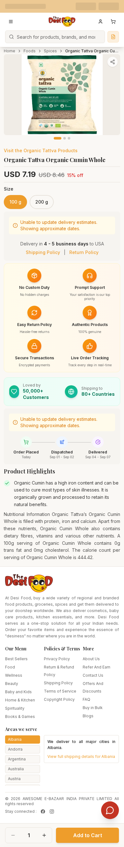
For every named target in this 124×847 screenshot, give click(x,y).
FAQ (86, 699)
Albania (15, 739)
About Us (91, 658)
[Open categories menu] (11, 21)
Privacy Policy (57, 658)
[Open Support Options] (110, 810)
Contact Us (93, 675)
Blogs (88, 715)
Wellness (13, 675)
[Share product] (112, 62)
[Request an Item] (113, 36)
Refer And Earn (96, 667)
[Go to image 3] (69, 138)
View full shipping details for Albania (81, 756)
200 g (41, 202)
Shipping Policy (43, 252)
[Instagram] (51, 811)
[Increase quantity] (44, 835)
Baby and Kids (18, 691)
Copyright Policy (59, 699)
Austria (14, 778)
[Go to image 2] (64, 138)
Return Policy (84, 252)
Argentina (17, 759)
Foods (30, 51)
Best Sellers (16, 658)
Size (8, 189)
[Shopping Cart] (113, 21)
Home (9, 51)
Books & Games (20, 716)
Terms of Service (60, 691)
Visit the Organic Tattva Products (41, 150)
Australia (16, 768)
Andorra (15, 749)
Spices (50, 51)
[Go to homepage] (62, 21)
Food (10, 667)
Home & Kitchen (20, 700)
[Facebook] (42, 811)
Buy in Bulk (93, 707)
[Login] (100, 21)
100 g (15, 202)
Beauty (11, 683)
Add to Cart (87, 835)
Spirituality (14, 708)
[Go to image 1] (57, 138)
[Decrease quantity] (13, 835)
